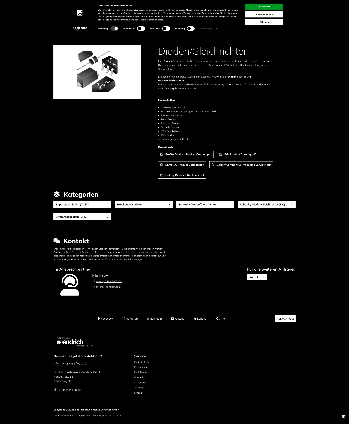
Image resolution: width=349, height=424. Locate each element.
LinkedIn (156, 318)
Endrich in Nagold (70, 389)
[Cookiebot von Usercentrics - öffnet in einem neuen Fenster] (80, 29)
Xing (222, 318)
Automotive (140, 382)
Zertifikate (139, 387)
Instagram (132, 318)
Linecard (138, 377)
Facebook (107, 318)
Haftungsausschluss (103, 415)
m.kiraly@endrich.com (108, 286)
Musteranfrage (141, 367)
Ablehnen (264, 22)
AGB (118, 415)
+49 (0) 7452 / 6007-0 (72, 363)
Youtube (179, 318)
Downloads (287, 318)
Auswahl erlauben (264, 14)
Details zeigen (206, 28)
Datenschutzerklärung (64, 415)
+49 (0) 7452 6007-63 (109, 281)
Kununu (202, 318)
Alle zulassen (264, 6)
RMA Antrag (140, 372)
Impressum (84, 415)
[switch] (141, 28)
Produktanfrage (142, 362)
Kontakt (138, 392)
